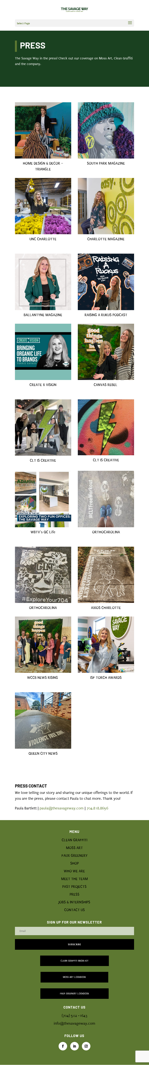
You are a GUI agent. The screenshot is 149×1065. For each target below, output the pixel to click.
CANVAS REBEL (105, 385)
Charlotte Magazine (106, 239)
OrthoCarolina (43, 608)
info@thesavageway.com (74, 1023)
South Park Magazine (106, 163)
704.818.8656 (97, 808)
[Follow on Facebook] (63, 1046)
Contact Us (74, 910)
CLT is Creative (106, 460)
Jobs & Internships (74, 902)
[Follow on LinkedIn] (74, 1046)
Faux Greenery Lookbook (74, 993)
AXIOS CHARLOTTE (106, 608)
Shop (74, 863)
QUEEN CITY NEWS (43, 753)
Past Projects (74, 887)
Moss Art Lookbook (74, 977)
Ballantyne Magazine (43, 315)
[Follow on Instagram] (86, 1046)
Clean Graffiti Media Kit (74, 960)
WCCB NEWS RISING (43, 678)
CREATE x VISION (42, 385)
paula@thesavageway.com (62, 808)
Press (74, 894)
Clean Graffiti (74, 840)
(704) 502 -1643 (74, 1016)
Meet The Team (74, 879)
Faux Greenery (74, 855)
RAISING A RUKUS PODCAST (106, 315)
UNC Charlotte (42, 239)
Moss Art (74, 848)
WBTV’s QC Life (43, 532)
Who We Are (74, 871)
